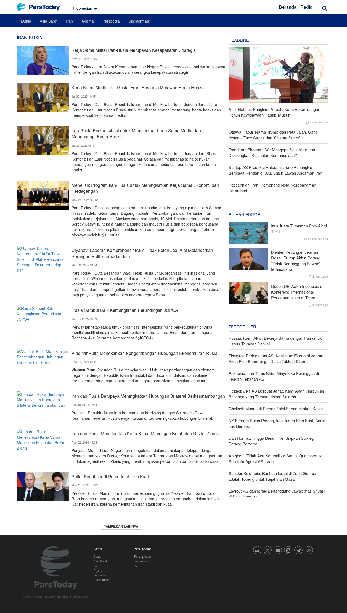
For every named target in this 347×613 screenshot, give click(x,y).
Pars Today (41, 7)
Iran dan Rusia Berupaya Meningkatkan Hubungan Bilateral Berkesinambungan (148, 396)
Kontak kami (142, 561)
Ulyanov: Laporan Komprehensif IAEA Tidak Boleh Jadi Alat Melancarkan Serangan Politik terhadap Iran (142, 253)
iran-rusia (29, 37)
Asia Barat (48, 21)
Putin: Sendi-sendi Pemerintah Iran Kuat (110, 476)
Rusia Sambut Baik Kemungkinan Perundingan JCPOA (125, 310)
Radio (306, 7)
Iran (69, 21)
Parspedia (111, 21)
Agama (88, 21)
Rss (136, 566)
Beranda (288, 7)
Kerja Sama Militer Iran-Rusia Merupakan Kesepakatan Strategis (134, 50)
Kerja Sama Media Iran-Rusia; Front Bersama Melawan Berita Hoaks (138, 87)
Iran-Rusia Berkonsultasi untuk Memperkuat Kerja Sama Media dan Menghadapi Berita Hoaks (136, 133)
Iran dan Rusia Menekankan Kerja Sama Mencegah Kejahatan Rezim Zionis (145, 433)
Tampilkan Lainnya (121, 526)
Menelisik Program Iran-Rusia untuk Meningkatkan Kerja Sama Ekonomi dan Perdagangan (145, 188)
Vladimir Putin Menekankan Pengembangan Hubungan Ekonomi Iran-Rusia (144, 353)
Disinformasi (139, 21)
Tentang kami (142, 557)
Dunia (26, 21)
